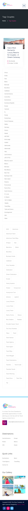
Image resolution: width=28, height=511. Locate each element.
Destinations (7, 100)
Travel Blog (7, 206)
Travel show (9, 378)
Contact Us (5, 465)
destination (9, 270)
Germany (6, 127)
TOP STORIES (8, 200)
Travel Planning (10, 373)
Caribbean (7, 91)
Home (4, 21)
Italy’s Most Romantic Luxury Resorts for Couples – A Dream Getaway (13, 52)
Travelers (8, 364)
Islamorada (7, 145)
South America (8, 191)
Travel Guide (18, 364)
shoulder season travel (12, 324)
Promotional (7, 185)
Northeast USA (8, 176)
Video (5, 218)
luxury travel (9, 310)
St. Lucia (6, 194)
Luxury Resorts (10, 301)
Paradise (19, 319)
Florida (6, 115)
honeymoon (17, 288)
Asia (5, 78)
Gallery (6, 124)
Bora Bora (7, 87)
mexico (20, 315)
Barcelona (9, 247)
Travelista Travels (10, 369)
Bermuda (6, 84)
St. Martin (6, 197)
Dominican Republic (9, 103)
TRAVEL (6, 203)
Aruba (5, 75)
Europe (6, 106)
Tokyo (7, 333)
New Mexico (7, 169)
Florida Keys (7, 118)
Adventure (15, 229)
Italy (5, 151)
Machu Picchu (10, 315)
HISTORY (6, 136)
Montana (6, 166)
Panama (6, 182)
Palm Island (7, 179)
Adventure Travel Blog (12, 238)
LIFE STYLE (7, 157)
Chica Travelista (10, 265)
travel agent (9, 346)
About (15, 458)
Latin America (8, 154)
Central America (8, 94)
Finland (8, 288)
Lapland (16, 297)
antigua (8, 242)
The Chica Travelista (11, 328)
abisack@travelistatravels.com (16, 421)
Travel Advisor (10, 337)
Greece (6, 130)
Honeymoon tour (11, 292)
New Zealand (9, 319)
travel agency (10, 342)
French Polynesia (8, 121)
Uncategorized (8, 212)
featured (6, 109)
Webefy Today (20, 504)
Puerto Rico (7, 188)
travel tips (19, 378)
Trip (7, 383)
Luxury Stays (9, 306)
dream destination (11, 274)
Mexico (6, 163)
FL (5, 112)
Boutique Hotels (10, 256)
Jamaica (8, 297)
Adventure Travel (10, 233)
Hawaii (6, 133)
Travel (14, 333)
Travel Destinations (11, 360)
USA (5, 215)
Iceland (6, 142)
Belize (5, 81)
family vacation (10, 283)
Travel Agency (5, 461)
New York (6, 173)
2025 (7, 229)
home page (7, 139)
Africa (6, 72)
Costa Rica (7, 97)
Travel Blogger (10, 355)
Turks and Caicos (8, 209)
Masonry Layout (8, 160)
